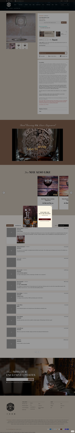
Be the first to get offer (45, 219)
